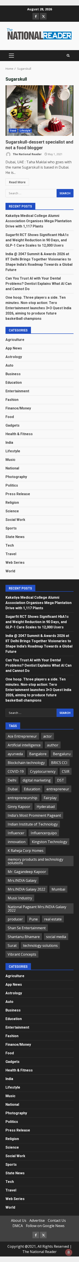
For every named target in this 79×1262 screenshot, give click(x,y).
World (10, 571)
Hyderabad (46, 806)
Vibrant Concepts (22, 954)
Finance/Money (18, 408)
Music (10, 460)
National (12, 468)
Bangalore (38, 753)
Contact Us (57, 1220)
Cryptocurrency (43, 771)
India (9, 442)
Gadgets (12, 425)
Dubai (13, 789)
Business (13, 374)
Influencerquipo (44, 833)
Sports (11, 528)
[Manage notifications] (68, 1252)
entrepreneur (58, 789)
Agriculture (14, 340)
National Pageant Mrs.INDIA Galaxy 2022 (37, 908)
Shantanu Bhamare (24, 936)
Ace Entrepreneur (22, 736)
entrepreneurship (22, 797)
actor (47, 736)
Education (13, 382)
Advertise (37, 1220)
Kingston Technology (49, 841)
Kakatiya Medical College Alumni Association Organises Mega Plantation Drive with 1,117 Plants (38, 221)
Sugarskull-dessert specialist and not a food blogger (39, 110)
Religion (12, 502)
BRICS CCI (59, 762)
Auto (9, 365)
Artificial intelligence (24, 745)
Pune (33, 919)
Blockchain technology (26, 762)
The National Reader (27, 154)
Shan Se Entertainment (27, 928)
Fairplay (50, 797)
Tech (9, 545)
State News (15, 537)
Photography (16, 477)
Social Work (15, 520)
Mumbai (58, 889)
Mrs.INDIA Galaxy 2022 (26, 889)
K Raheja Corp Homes (25, 850)
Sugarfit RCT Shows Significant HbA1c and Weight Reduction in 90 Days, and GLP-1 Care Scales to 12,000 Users (37, 240)
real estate (53, 919)
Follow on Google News (45, 1225)
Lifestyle (25, 130)
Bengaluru (61, 753)
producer (15, 919)
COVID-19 (16, 771)
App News (13, 348)
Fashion (11, 400)
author (52, 745)
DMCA (18, 1225)
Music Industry (20, 898)
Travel (10, 554)
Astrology (13, 357)
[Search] (68, 55)
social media (56, 936)
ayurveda (15, 753)
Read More (17, 182)
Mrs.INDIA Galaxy (22, 880)
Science (12, 511)
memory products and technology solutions (35, 861)
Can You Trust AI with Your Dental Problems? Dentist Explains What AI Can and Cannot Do (38, 283)
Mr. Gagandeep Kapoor (27, 871)
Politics (11, 485)
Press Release (17, 494)
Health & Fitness (19, 434)
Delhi (12, 780)
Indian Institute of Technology (33, 824)
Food (13, 130)
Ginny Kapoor (19, 806)
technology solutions (40, 945)
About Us (18, 1220)
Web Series (15, 562)
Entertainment (17, 391)
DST (60, 780)
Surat (12, 945)
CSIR (65, 771)
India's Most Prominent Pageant (34, 815)
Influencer (16, 833)
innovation (16, 841)
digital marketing (37, 780)
